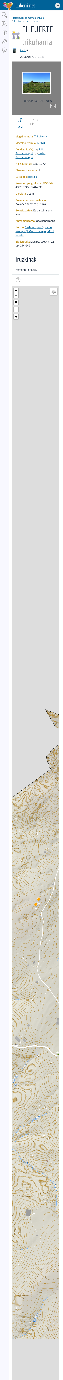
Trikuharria (40, 136)
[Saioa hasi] (4, 44)
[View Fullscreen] (16, 309)
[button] (38, 900)
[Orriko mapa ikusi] (20, 120)
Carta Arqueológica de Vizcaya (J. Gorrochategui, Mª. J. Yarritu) (35, 231)
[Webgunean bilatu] (4, 18)
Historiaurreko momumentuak (28, 17)
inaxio (23, 50)
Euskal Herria (21, 21)
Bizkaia (36, 21)
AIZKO (41, 143)
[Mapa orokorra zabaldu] (4, 26)
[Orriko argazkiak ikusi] (20, 127)
